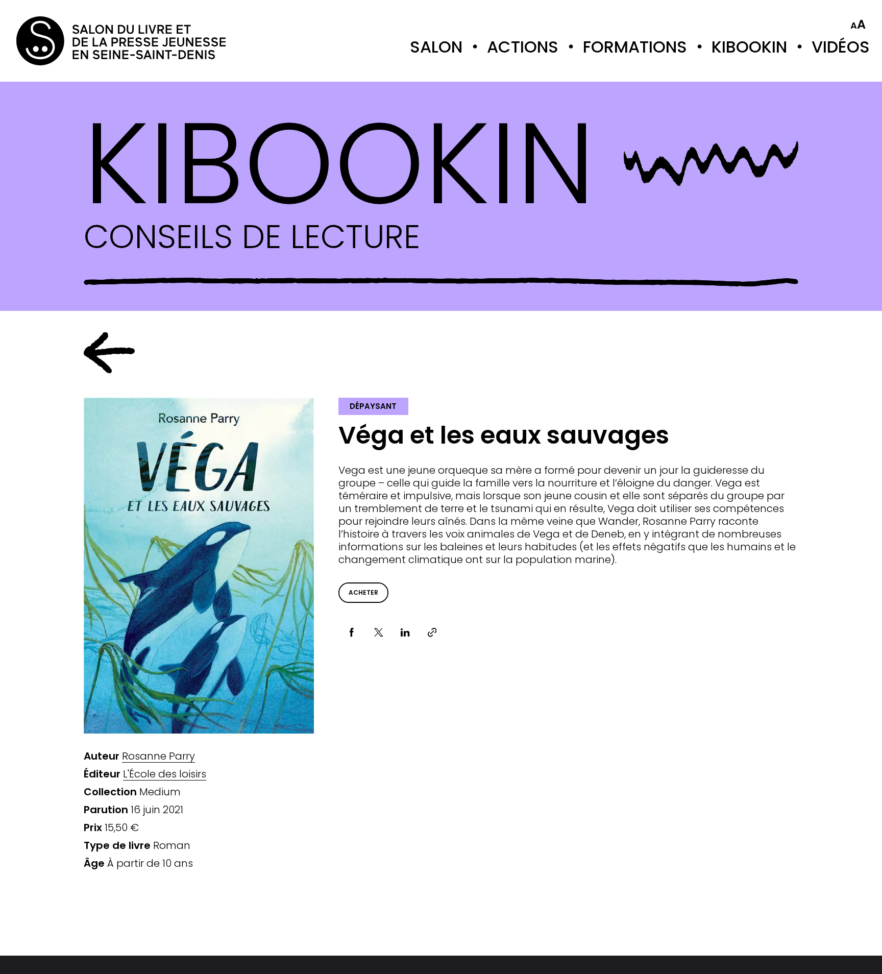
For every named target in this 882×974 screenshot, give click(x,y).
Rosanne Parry (158, 756)
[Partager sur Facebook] (351, 632)
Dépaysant (373, 406)
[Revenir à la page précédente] (109, 352)
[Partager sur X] (378, 632)
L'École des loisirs (164, 774)
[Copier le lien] (432, 632)
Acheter (363, 592)
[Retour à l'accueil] (57, 40)
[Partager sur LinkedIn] (405, 632)
